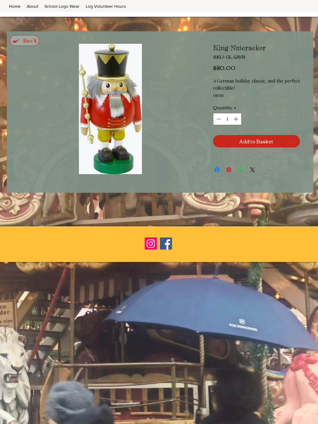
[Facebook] (166, 243)
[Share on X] (252, 170)
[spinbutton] (227, 119)
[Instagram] (151, 243)
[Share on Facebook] (217, 170)
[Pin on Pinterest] (229, 170)
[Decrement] (218, 119)
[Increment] (236, 119)
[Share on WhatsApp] (240, 170)
